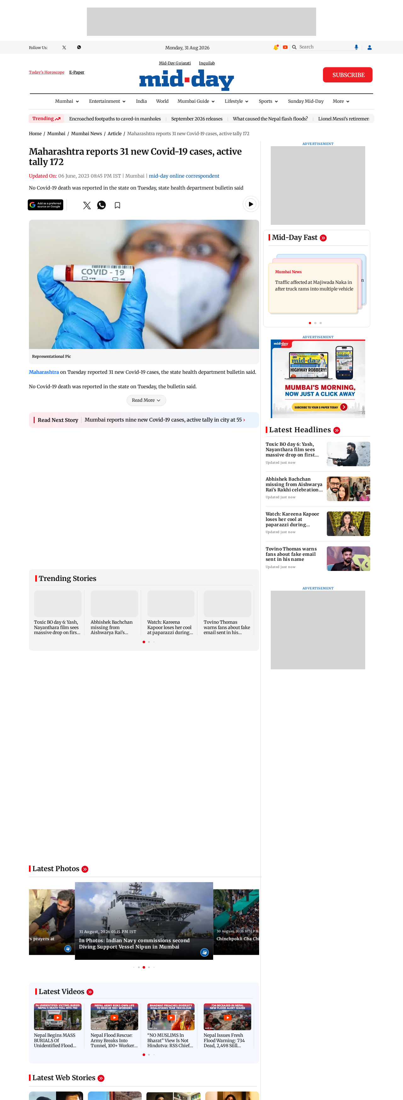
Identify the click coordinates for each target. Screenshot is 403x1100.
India (141, 101)
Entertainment (104, 101)
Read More (143, 400)
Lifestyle (234, 101)
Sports (265, 101)
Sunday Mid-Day (306, 101)
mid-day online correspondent (184, 176)
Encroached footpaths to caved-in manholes (115, 119)
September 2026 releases (197, 119)
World (162, 101)
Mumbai (64, 101)
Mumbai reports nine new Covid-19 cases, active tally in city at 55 (165, 420)
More (338, 101)
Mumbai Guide (193, 101)
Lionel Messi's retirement (344, 119)
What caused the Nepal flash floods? (270, 119)
